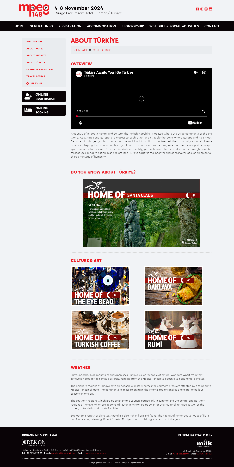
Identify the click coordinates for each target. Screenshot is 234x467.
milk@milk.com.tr (181, 453)
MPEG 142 (36, 83)
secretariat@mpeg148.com (63, 453)
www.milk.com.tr (204, 453)
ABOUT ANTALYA (36, 55)
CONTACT (211, 26)
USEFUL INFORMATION (39, 69)
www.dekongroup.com (95, 453)
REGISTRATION (70, 26)
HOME (19, 26)
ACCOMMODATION (101, 26)
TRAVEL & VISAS (35, 76)
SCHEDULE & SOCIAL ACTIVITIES (174, 26)
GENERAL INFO (41, 26)
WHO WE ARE (34, 41)
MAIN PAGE (80, 50)
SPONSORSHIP (133, 26)
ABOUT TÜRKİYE (35, 62)
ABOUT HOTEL (34, 48)
